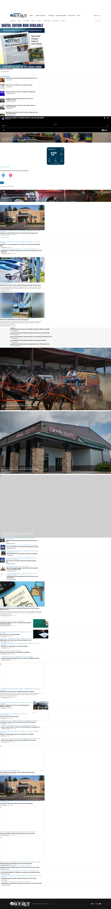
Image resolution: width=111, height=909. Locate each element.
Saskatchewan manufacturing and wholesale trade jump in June (21, 541)
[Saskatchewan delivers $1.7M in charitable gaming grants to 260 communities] (40, 623)
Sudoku (33, 20)
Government (23, 230)
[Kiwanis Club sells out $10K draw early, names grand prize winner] (55, 138)
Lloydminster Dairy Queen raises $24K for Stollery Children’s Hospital (30, 329)
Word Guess (39, 20)
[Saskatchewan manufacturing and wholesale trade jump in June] (2, 540)
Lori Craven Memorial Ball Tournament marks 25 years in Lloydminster (30, 333)
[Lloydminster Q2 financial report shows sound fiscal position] (22, 788)
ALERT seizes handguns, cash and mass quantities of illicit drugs (18, 740)
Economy (19, 282)
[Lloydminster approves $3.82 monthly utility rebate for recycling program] (2, 107)
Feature (8, 137)
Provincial (8, 559)
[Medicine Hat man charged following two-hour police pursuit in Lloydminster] (55, 196)
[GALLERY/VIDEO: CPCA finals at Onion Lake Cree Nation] (3, 553)
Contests (19, 20)
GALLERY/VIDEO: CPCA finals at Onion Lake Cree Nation (22, 553)
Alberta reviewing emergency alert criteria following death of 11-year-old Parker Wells (22, 568)
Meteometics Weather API (57, 163)
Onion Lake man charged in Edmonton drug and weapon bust (21, 561)
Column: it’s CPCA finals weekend (9, 716)
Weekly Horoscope (46, 20)
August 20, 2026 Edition (6, 69)
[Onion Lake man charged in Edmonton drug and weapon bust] (2, 560)
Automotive (8, 282)
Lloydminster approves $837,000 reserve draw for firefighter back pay (19, 99)
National (4, 283)
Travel (36, 720)
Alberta (5, 137)
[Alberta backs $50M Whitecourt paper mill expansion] (22, 305)
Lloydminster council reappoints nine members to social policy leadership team (20, 245)
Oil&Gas (35, 573)
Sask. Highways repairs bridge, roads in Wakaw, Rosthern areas (17, 772)
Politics (39, 230)
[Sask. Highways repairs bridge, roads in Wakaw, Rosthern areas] (22, 758)
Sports (35, 725)
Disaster (7, 702)
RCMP (36, 194)
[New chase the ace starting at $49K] (40, 634)
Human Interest (17, 638)
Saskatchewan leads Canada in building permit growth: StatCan (17, 691)
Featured (11, 137)
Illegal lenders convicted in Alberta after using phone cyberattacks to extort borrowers (21, 251)
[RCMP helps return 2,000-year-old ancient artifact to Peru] (2, 79)
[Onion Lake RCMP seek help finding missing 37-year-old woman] (22, 819)
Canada (15, 282)
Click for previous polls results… (7, 186)
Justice (21, 194)
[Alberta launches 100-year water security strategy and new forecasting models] (2, 114)
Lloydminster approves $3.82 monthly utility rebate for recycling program (21, 106)
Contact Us (63, 20)
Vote (2, 182)
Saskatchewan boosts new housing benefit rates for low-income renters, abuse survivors (20, 609)
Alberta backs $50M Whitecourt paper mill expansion (14, 319)
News (25, 137)
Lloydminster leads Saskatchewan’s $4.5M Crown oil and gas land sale (22, 577)
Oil (32, 573)
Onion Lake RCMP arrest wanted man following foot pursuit (22, 546)
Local (22, 137)
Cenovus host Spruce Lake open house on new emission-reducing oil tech (31, 336)
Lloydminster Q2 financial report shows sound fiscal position (16, 803)
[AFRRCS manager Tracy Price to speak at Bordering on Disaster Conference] (40, 705)
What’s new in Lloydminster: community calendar (19, 85)
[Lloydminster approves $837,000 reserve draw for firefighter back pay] (2, 100)
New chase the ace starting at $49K (9, 634)
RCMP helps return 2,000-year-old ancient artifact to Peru (21, 78)
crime (11, 194)
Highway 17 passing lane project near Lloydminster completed (17, 734)
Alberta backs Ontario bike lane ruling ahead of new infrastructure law (30, 344)
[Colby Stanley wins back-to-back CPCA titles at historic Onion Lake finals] (55, 379)
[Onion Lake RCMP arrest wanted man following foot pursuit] (3, 547)
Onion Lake (23, 532)
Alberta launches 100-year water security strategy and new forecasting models (22, 113)
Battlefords (8, 731)
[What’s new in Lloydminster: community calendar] (2, 86)
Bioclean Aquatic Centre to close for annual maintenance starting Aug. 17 (20, 727)
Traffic (1, 732)
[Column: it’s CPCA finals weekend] (40, 716)
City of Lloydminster (9, 230)
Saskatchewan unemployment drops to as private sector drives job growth (21, 883)
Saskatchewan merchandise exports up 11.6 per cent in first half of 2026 (19, 867)
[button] (100, 15)
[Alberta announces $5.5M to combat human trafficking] (2, 93)
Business (12, 282)
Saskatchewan (28, 137)
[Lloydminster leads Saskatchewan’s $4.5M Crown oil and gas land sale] (3, 575)
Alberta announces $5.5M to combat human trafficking (20, 91)
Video (33, 137)
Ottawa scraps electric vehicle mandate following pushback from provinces (20, 285)
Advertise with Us (55, 20)
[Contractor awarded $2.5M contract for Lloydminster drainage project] (22, 217)
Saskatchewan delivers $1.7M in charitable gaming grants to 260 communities (15, 623)
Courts (8, 194)
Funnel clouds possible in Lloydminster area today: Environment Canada (20, 872)
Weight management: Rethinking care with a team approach (16, 863)
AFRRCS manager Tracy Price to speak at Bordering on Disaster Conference (15, 706)
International (23, 638)
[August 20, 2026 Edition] (22, 46)
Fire (14, 656)
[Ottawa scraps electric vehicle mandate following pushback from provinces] (22, 269)
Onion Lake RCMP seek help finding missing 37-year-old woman (17, 833)
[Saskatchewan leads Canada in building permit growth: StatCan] (22, 676)
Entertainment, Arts (10, 643)
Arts (3, 638)
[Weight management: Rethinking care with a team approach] (22, 849)
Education (14, 566)
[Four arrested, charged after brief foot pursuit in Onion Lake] (55, 506)
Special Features (26, 20)
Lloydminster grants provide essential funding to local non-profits (18, 878)
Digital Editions (13, 20)
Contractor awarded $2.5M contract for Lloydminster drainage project (19, 233)
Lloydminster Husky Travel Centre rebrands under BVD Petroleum (18, 722)
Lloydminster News (17, 137)
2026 (2, 137)
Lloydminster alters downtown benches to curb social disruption (28, 340)
